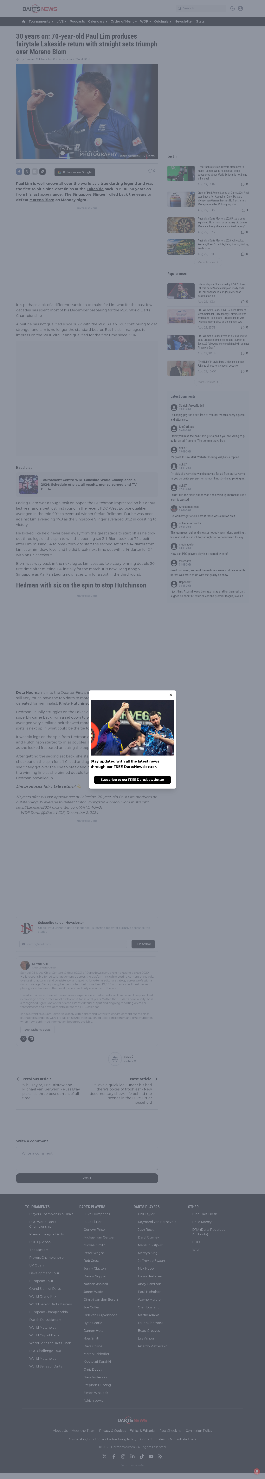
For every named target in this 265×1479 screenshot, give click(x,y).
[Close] (171, 695)
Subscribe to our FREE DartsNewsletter (132, 780)
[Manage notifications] (257, 1471)
